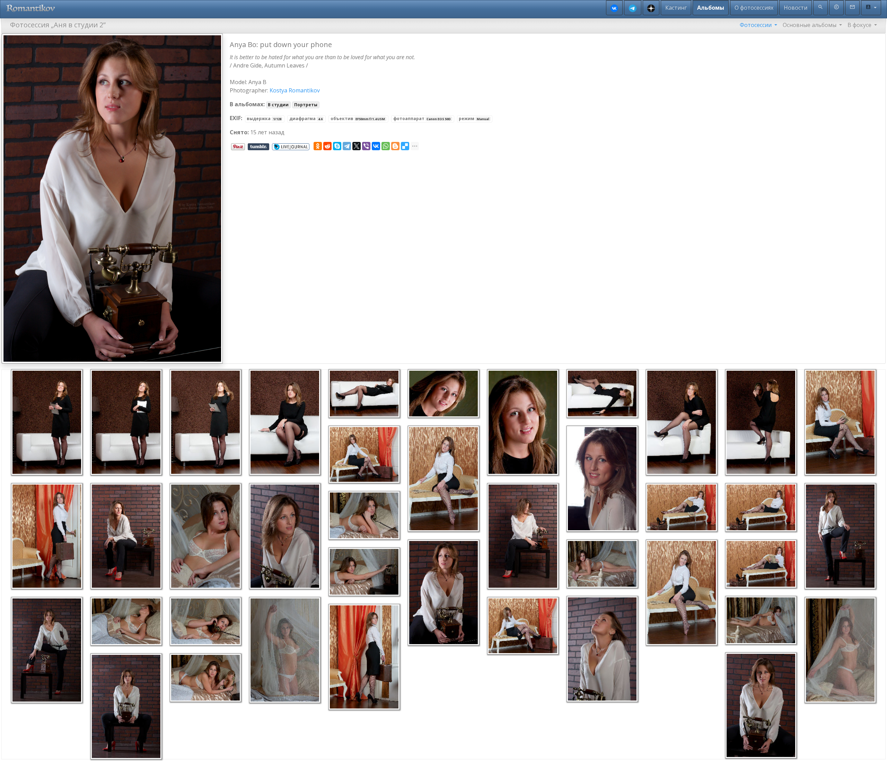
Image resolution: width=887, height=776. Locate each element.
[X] (356, 146)
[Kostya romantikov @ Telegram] (632, 8)
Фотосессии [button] (756, 25)
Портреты (305, 105)
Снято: (239, 132)
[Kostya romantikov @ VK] (614, 8)
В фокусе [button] (860, 25)
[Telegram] (347, 146)
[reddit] (327, 146)
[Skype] (337, 146)
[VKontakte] (376, 146)
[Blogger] (395, 146)
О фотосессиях (754, 7)
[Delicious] (405, 146)
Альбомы (710, 7)
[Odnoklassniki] (318, 146)
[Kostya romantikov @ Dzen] (651, 8)
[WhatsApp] (385, 146)
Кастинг (676, 7)
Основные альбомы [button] (810, 25)
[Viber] (366, 146)
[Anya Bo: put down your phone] (112, 198)
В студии (278, 105)
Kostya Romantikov (295, 90)
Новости (795, 7)
